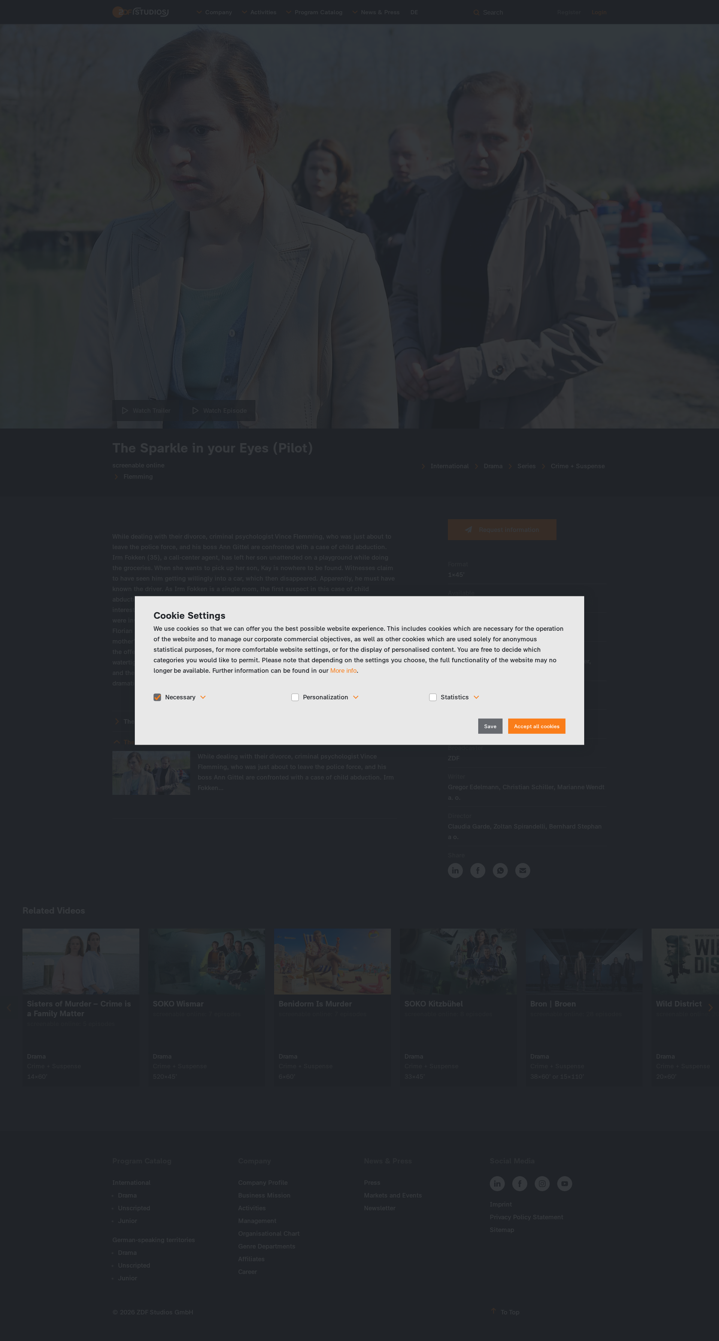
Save (490, 726)
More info (343, 670)
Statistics (455, 697)
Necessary (180, 697)
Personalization (325, 697)
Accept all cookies (536, 726)
